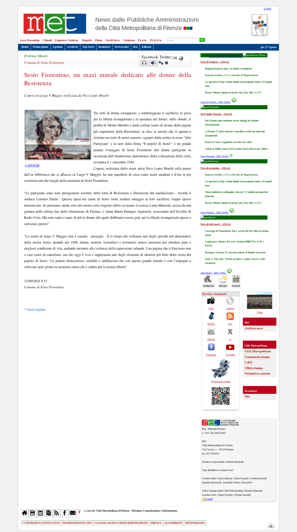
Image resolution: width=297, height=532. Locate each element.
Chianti (47, 40)
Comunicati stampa (257, 357)
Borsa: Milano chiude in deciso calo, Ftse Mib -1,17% (233, 92)
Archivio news (254, 328)
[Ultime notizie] (41, 514)
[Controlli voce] (161, 63)
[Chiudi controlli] (166, 63)
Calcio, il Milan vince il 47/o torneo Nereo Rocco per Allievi (236, 149)
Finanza (233, 55)
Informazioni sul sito (77, 523)
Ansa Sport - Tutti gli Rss (213, 272)
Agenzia (57, 47)
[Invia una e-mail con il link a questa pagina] (174, 57)
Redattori (104, 47)
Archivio (72, 47)
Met (247, 396)
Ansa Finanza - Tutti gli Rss (214, 212)
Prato (142, 40)
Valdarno (129, 40)
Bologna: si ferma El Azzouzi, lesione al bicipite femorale (235, 252)
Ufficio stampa (254, 368)
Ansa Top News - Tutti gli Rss (215, 102)
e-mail (209, 499)
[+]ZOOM (32, 165)
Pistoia (156, 40)
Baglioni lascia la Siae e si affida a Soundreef (228, 68)
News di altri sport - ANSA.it (215, 224)
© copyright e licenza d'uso (41, 523)
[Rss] (57, 514)
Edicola (146, 47)
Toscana (226, 55)
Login (267, 8)
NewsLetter (122, 47)
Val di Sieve (112, 40)
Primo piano (40, 47)
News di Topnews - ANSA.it (214, 62)
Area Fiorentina (30, 40)
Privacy (156, 523)
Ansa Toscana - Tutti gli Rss (214, 156)
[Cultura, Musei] (35, 55)
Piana (98, 40)
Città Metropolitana (258, 351)
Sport (240, 55)
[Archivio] (33, 514)
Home (25, 47)
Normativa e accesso (257, 373)
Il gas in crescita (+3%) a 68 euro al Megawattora (231, 75)
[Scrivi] (73, 514)
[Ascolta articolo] (144, 63)
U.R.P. (248, 362)
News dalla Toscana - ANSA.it (216, 114)
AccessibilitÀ (173, 523)
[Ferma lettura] (153, 63)
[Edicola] (49, 514)
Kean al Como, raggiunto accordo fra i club (228, 142)
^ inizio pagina (34, 309)
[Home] (25, 514)
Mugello (87, 40)
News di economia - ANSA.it (215, 168)
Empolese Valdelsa (66, 40)
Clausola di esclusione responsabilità (121, 523)
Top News (88, 47)
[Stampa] (181, 57)
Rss (135, 47)
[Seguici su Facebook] (65, 514)
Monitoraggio (194, 523)
